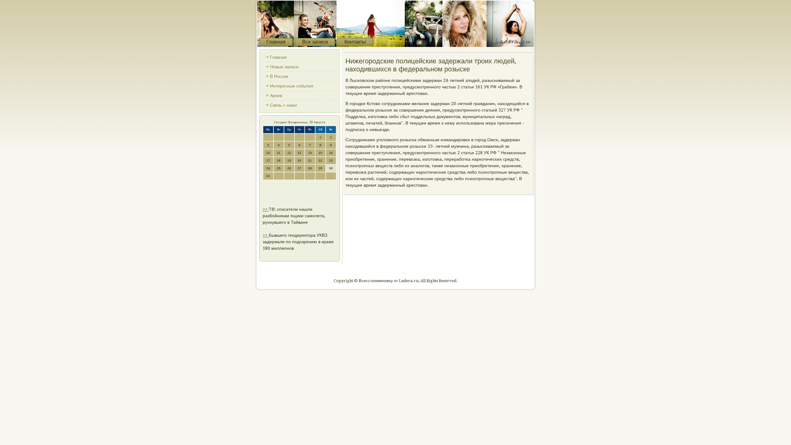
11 (278, 153)
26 (289, 168)
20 (299, 160)
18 (279, 160)
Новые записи (284, 66)
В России (279, 76)
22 (320, 160)
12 (289, 153)
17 (268, 160)
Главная (276, 41)
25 (279, 168)
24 (268, 168)
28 (310, 168)
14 (310, 153)
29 (320, 168)
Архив (276, 95)
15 (320, 153)
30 (331, 168)
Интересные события (291, 85)
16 (331, 153)
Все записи (315, 41)
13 (299, 153)
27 (299, 168)
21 (310, 160)
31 (268, 176)
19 (289, 160)
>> (266, 209)
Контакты (355, 41)
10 (268, 153)
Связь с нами (283, 105)
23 (331, 160)
